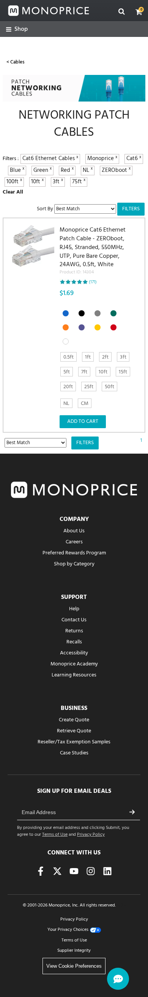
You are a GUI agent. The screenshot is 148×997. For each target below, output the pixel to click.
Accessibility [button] (74, 653)
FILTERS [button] (131, 209)
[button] (139, 11)
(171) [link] (93, 282)
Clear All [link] (13, 192)
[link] (17, 29)
